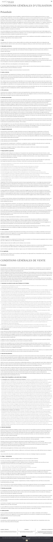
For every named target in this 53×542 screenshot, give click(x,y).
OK (26, 540)
